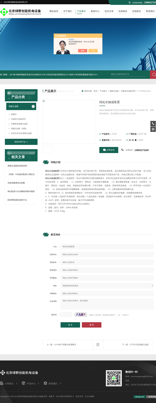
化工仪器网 (89, 396)
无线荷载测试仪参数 (16, 183)
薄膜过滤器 (13, 106)
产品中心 (31, 383)
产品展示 (103, 91)
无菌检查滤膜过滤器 (19, 124)
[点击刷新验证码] (81, 315)
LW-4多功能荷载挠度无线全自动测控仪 (25, 74)
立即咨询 (110, 150)
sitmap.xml (139, 397)
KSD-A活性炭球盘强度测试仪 (54, 74)
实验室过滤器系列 (18, 119)
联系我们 (53, 383)
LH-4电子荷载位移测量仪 (65, 345)
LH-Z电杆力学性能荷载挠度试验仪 (80, 74)
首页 (95, 91)
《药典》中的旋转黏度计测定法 (21, 174)
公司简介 (9, 383)
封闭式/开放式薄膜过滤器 (21, 133)
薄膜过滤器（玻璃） (19, 128)
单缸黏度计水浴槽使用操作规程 (21, 191)
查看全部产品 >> (21, 142)
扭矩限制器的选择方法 (17, 200)
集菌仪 (14, 114)
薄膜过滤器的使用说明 (17, 166)
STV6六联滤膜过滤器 (139, 345)
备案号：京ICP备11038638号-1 (61, 396)
